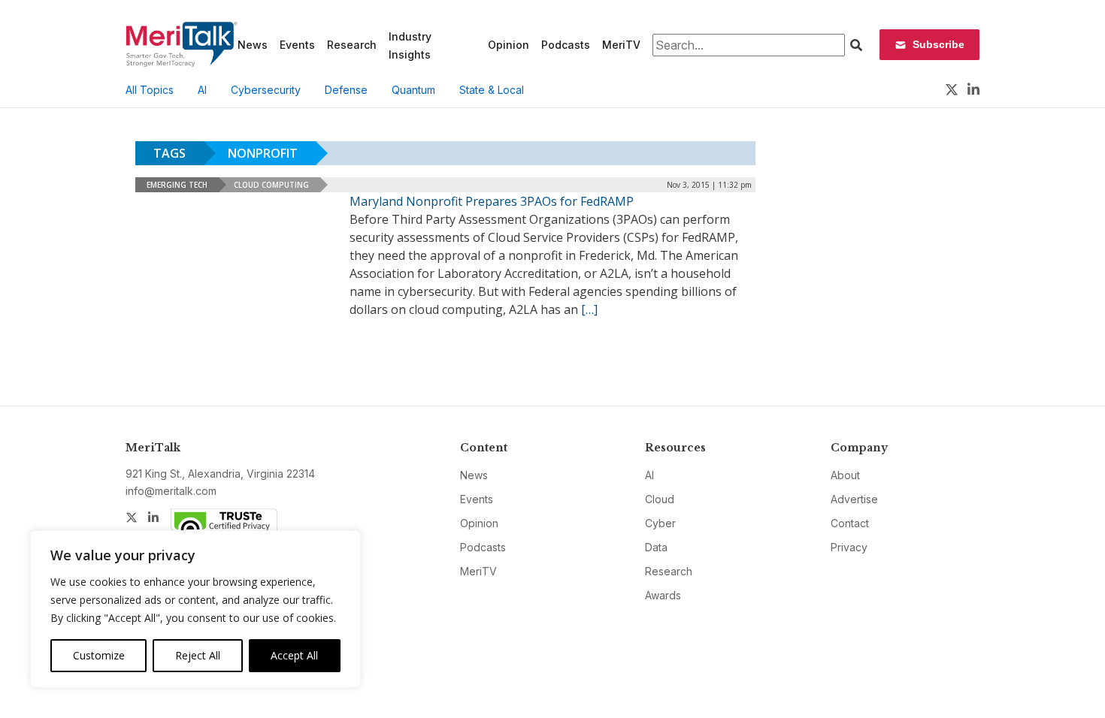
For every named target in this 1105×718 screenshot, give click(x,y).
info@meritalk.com (171, 490)
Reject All (197, 655)
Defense (346, 89)
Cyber (660, 523)
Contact (850, 523)
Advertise (854, 499)
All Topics (150, 89)
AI (202, 89)
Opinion (508, 44)
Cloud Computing (271, 185)
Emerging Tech (177, 185)
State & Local (491, 89)
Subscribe (938, 44)
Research (352, 44)
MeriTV (621, 44)
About (845, 475)
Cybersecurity (266, 89)
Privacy (849, 547)
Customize (99, 655)
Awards (663, 595)
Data (656, 547)
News (253, 44)
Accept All (294, 655)
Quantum (413, 89)
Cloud (659, 499)
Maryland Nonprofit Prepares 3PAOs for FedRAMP (492, 201)
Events (297, 44)
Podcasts (565, 44)
